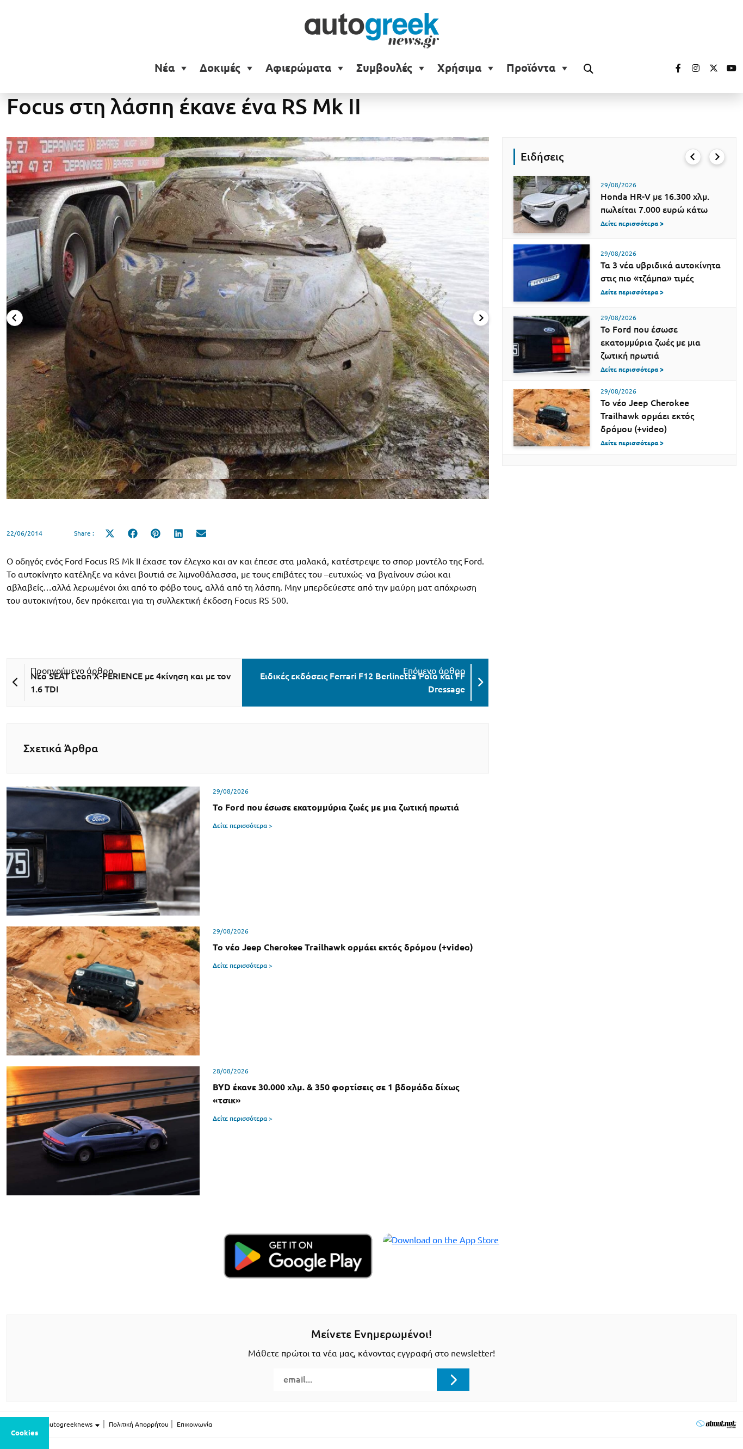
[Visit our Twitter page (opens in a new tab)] (710, 68)
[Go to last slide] (693, 157)
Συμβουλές (384, 68)
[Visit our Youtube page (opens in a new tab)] (728, 68)
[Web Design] (716, 1424)
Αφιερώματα (298, 68)
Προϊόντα (530, 68)
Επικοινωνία (194, 1424)
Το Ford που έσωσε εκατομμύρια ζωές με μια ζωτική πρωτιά (650, 342)
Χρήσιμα (459, 68)
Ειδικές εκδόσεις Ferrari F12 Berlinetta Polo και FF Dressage (362, 682)
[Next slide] (481, 318)
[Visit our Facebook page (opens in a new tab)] (673, 68)
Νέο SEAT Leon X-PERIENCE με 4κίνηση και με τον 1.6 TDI (130, 682)
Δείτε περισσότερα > (243, 825)
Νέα (164, 68)
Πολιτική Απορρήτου (139, 1424)
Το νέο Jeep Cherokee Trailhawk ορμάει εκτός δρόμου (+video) (647, 416)
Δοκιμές (220, 68)
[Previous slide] (15, 318)
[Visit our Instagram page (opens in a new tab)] (691, 68)
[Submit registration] (453, 1379)
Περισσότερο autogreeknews (50, 1424)
